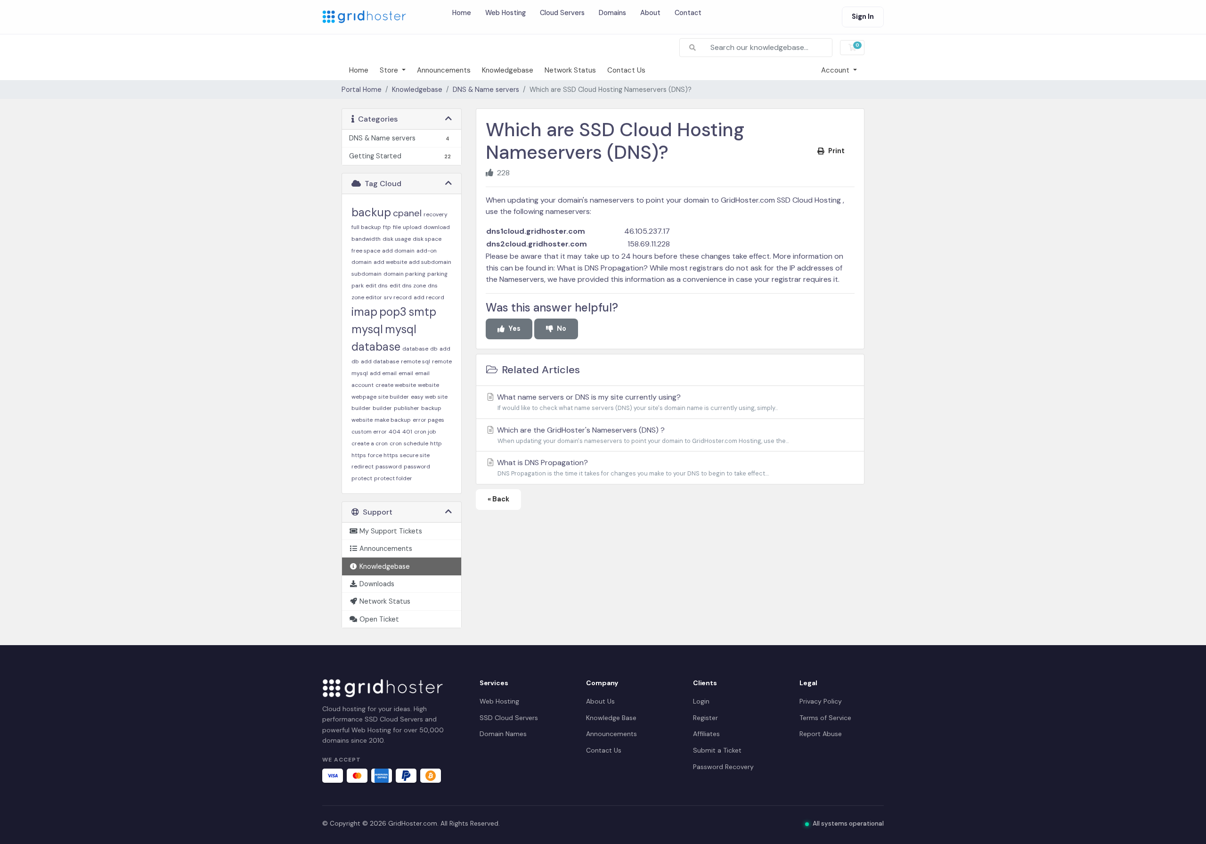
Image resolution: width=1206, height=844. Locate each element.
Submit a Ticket (717, 750)
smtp (422, 311)
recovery (436, 214)
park (357, 285)
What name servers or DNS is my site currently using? (636, 402)
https (358, 455)
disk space (427, 239)
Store (390, 70)
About (650, 12)
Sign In (863, 16)
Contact (688, 12)
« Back (498, 499)
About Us (600, 701)
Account (836, 70)
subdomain (366, 274)
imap (364, 311)
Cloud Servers (562, 12)
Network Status (570, 70)
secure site (415, 455)
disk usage (397, 239)
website (428, 385)
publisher (406, 408)
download (437, 227)
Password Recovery (723, 766)
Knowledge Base (611, 717)
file (397, 227)
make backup (393, 420)
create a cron (369, 443)
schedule (416, 443)
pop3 (393, 311)
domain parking (404, 274)
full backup (366, 227)
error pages (428, 420)
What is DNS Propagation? (603, 268)
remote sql (415, 361)
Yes (514, 328)
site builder (393, 397)
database (415, 348)
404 (394, 431)
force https (383, 455)
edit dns (377, 285)
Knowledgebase (507, 70)
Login (701, 701)
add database (380, 361)
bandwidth (366, 239)
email (406, 373)
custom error (369, 431)
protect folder (393, 478)
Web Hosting (505, 12)
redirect (362, 466)
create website (395, 385)
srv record (398, 297)
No (561, 328)
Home (461, 12)
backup (371, 212)
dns (433, 285)
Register (705, 717)
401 (407, 431)
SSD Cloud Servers (509, 717)
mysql (367, 329)
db (434, 348)
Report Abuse (820, 733)
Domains (612, 12)
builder (382, 408)
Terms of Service (825, 717)
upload (412, 227)
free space (365, 250)
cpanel (407, 213)
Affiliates (706, 733)
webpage (363, 397)
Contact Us (626, 70)
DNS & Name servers (486, 89)
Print (836, 151)
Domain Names (503, 733)
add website (390, 262)
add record (429, 297)
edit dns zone (408, 285)
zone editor (366, 297)
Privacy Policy (820, 701)
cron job (425, 431)
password (388, 466)
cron (396, 443)
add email (383, 373)
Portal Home (362, 89)
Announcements (444, 70)
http (436, 443)
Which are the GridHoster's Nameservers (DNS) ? (642, 435)
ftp (387, 227)
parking (437, 274)
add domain (398, 250)
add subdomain (430, 262)
